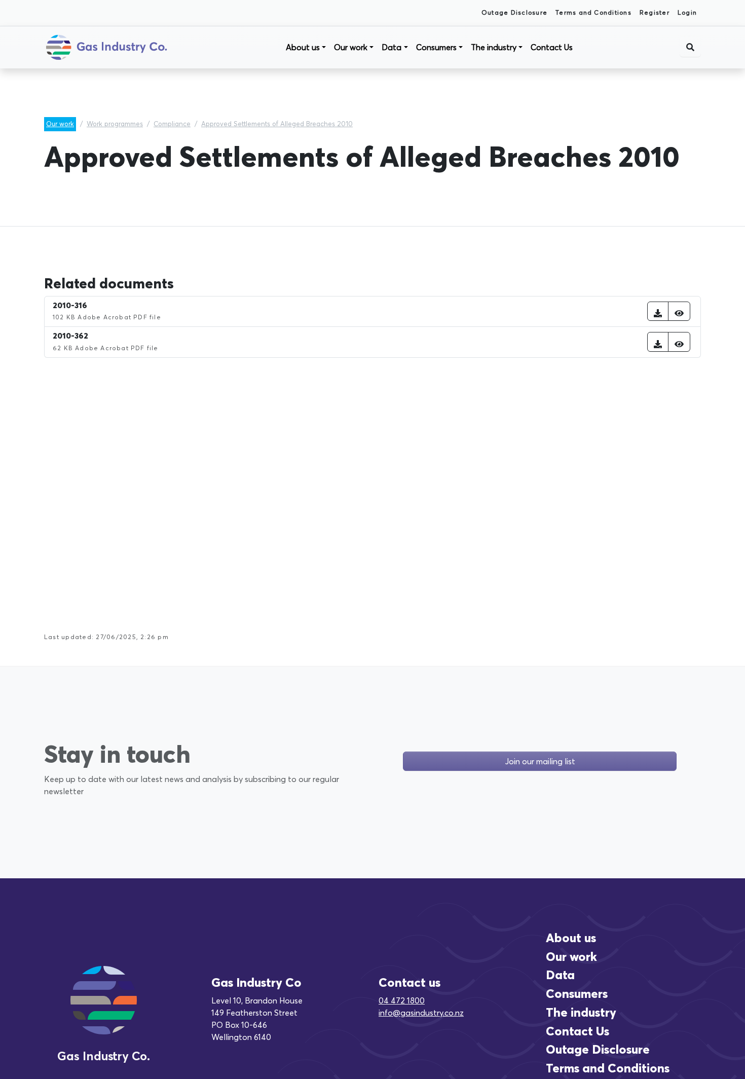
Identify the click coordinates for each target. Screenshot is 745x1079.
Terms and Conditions (593, 12)
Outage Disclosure (514, 12)
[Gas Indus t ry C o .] (103, 1012)
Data (391, 47)
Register (654, 12)
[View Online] (679, 311)
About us (303, 47)
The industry (493, 47)
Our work (350, 47)
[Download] (657, 311)
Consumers (436, 47)
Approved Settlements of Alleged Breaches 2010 (277, 124)
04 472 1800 (402, 1000)
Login (687, 12)
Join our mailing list (540, 761)
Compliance (172, 124)
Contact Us (552, 47)
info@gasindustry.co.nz (421, 1013)
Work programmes (115, 124)
